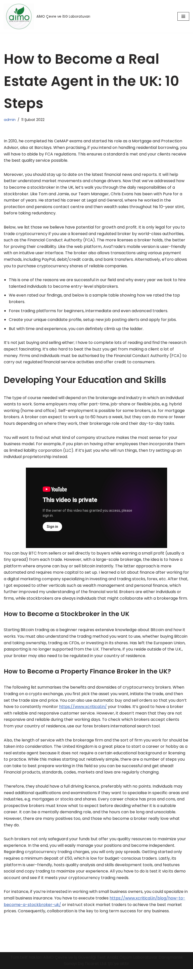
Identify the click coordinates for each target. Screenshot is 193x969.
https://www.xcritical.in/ (83, 706)
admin (10, 119)
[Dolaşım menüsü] (183, 16)
